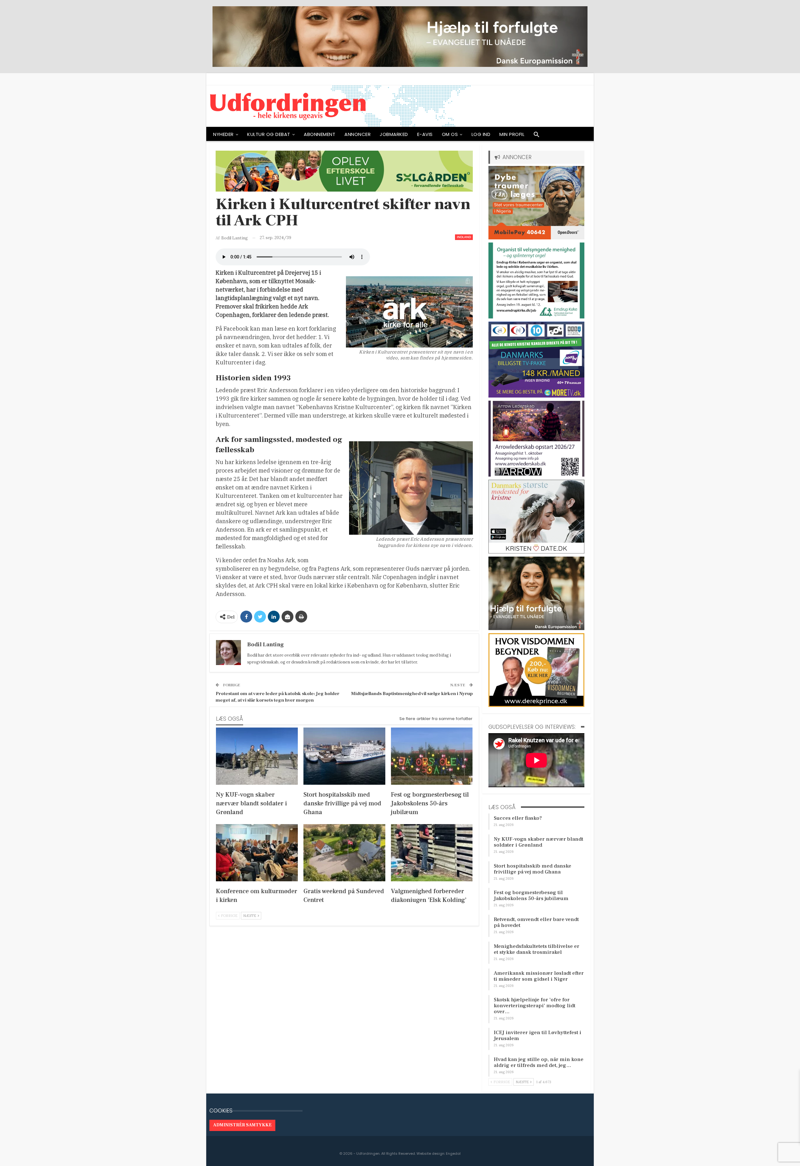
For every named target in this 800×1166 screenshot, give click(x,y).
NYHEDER (223, 134)
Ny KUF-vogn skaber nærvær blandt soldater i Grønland (538, 842)
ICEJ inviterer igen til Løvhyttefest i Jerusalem (537, 1035)
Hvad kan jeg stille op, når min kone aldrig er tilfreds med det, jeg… (538, 1062)
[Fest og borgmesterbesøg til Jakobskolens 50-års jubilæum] (432, 756)
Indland (464, 237)
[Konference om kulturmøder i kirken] (257, 852)
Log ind (481, 134)
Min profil (511, 134)
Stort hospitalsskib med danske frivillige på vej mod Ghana (532, 869)
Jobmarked (394, 134)
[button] (536, 135)
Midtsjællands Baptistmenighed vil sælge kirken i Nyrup (412, 694)
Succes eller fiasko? (518, 818)
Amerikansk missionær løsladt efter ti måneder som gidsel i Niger (539, 976)
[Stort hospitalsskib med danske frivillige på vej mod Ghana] (344, 756)
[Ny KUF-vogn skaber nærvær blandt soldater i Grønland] (257, 756)
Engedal (453, 1153)
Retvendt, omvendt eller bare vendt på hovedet (536, 922)
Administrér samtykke (242, 1125)
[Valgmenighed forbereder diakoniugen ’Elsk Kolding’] (432, 852)
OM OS (450, 134)
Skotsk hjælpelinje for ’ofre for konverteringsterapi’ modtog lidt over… (534, 1005)
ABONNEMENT (319, 134)
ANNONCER (357, 134)
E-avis (425, 134)
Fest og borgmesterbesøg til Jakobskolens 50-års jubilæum (531, 895)
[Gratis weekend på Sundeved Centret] (344, 852)
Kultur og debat (268, 134)
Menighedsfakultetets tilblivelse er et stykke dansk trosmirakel (536, 949)
